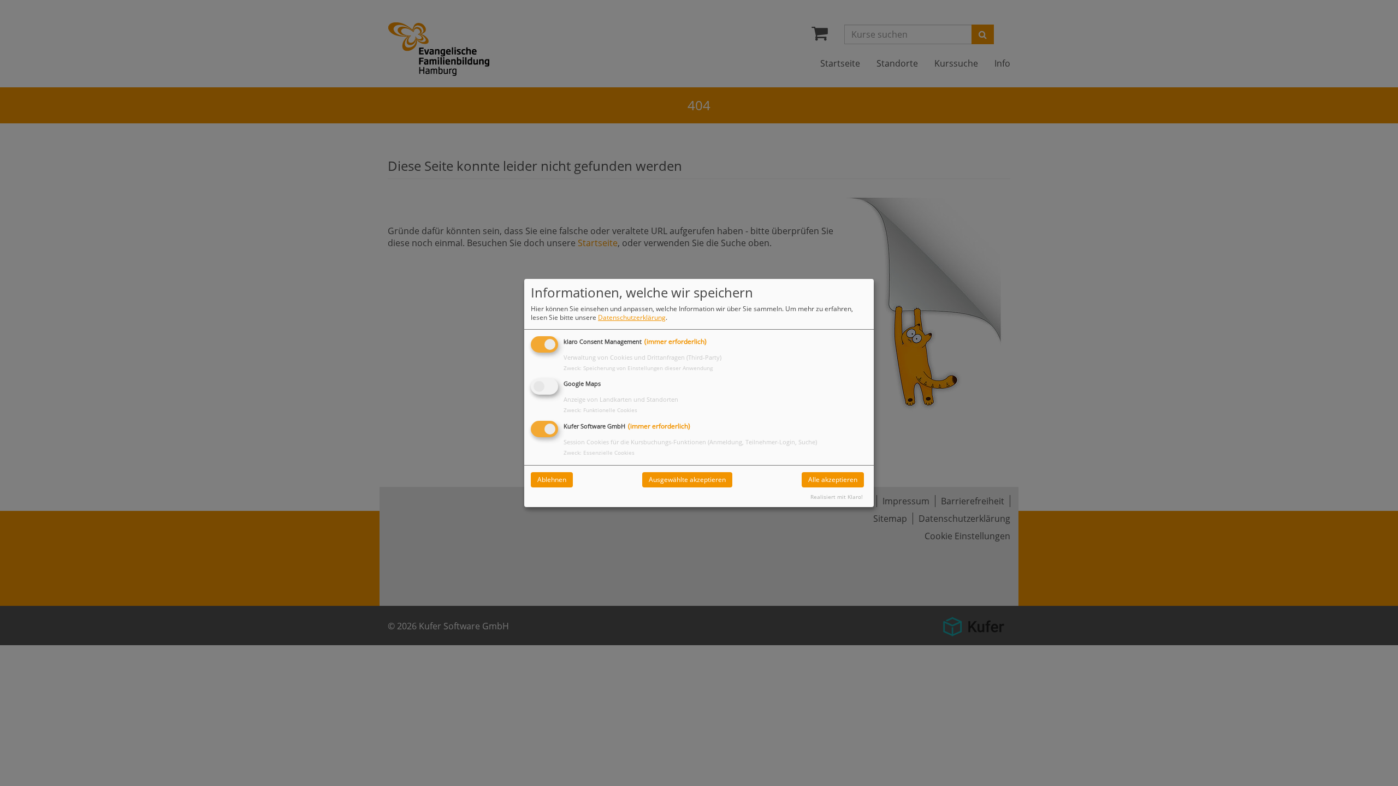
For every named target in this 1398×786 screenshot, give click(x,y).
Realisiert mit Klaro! (836, 497)
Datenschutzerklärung (632, 317)
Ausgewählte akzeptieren (687, 479)
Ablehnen (551, 479)
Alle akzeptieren (832, 479)
